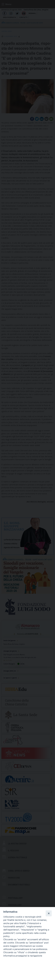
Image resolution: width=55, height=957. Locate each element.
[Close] (49, 913)
